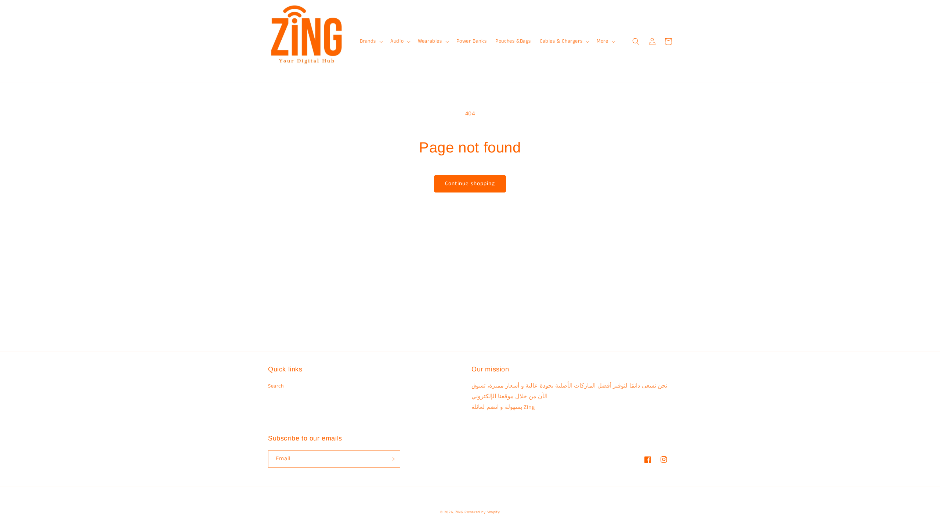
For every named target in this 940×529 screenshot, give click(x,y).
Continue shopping (470, 183)
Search (276, 386)
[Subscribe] (392, 459)
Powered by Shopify (482, 512)
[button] (370, 41)
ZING (459, 512)
